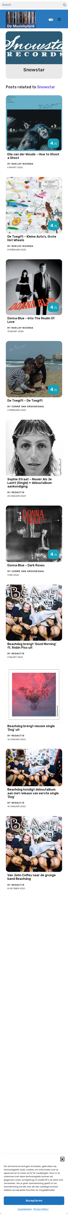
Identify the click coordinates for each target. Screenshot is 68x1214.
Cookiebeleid (25, 1209)
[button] (62, 1159)
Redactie (18, 492)
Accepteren (34, 1200)
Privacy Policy (41, 1209)
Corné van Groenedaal (28, 406)
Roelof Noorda (22, 163)
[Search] (64, 5)
